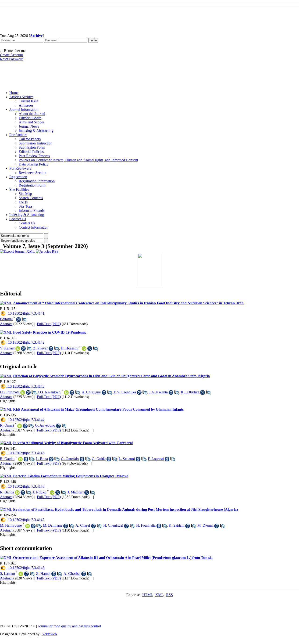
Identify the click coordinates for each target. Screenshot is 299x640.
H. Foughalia (146, 525)
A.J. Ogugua (91, 392)
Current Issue (28, 101)
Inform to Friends (31, 210)
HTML (147, 595)
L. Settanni (127, 459)
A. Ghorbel (72, 573)
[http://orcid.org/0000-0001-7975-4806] (17, 348)
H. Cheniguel (113, 525)
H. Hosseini (69, 348)
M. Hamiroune (11, 525)
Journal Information (23, 109)
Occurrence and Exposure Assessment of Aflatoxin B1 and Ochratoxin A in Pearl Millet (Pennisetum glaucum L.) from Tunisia (113, 558)
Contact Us (17, 219)
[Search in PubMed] (24, 319)
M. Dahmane (52, 525)
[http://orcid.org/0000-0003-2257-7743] (20, 574)
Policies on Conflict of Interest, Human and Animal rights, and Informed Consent (78, 160)
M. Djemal (205, 525)
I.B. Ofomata (9, 392)
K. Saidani (176, 525)
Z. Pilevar (40, 348)
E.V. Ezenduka (125, 392)
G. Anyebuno (45, 425)
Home (13, 93)
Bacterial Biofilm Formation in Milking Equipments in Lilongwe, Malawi (70, 476)
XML (159, 595)
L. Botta (42, 459)
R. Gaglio (7, 459)
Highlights (7, 401)
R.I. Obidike (190, 392)
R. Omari (7, 425)
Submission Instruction (35, 143)
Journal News (29, 126)
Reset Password (11, 59)
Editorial (6, 319)
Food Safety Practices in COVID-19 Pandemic (49, 332)
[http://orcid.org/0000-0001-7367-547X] (17, 492)
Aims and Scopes (31, 122)
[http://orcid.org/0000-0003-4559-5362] (66, 392)
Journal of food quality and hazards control (69, 626)
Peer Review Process (34, 156)
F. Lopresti (156, 459)
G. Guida (99, 459)
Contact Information (33, 227)
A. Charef (82, 525)
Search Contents (31, 198)
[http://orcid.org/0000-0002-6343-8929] (19, 426)
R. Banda (7, 492)
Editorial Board (30, 118)
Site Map (25, 194)
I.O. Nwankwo (49, 392)
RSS (169, 595)
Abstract (6, 324)
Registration (18, 177)
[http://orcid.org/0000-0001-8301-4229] (84, 348)
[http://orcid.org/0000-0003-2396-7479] (52, 492)
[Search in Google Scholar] (18, 319)
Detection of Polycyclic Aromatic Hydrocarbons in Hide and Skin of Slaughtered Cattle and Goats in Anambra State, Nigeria (111, 376)
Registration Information (37, 181)
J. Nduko (39, 492)
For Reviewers (20, 168)
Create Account (11, 55)
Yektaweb (49, 634)
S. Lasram (7, 573)
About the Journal (32, 114)
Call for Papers (30, 139)
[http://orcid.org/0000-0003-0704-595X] (27, 526)
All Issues (26, 105)
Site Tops (25, 206)
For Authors (18, 135)
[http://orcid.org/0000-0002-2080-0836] (20, 459)
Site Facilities (19, 189)
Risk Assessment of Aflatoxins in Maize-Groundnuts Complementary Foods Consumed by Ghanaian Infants (98, 409)
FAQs (23, 202)
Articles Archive (21, 97)
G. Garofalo (70, 459)
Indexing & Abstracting (36, 131)
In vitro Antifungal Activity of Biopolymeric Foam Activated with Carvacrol (73, 443)
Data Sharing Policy (33, 164)
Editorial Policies (31, 152)
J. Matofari (75, 492)
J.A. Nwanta (158, 392)
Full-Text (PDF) (49, 324)
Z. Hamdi (43, 573)
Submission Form (32, 147)
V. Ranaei (7, 348)
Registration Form (32, 185)
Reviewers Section (32, 173)
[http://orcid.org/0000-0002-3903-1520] (22, 392)
